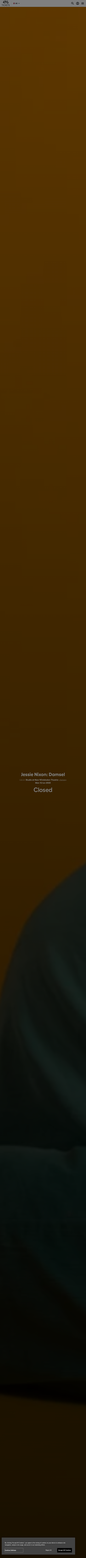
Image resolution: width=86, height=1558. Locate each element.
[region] (38, 1546)
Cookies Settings (10, 1550)
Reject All (48, 1550)
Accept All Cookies (64, 1550)
